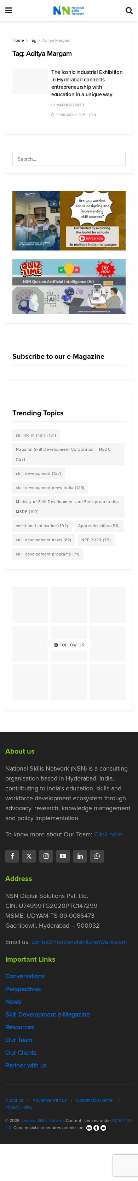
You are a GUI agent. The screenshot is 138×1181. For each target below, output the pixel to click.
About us (14, 1100)
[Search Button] (129, 10)
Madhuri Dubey (71, 105)
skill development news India (50, 487)
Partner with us (26, 1065)
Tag (33, 40)
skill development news (43, 540)
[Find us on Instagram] (46, 856)
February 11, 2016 (70, 114)
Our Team (19, 1039)
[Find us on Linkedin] (80, 856)
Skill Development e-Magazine (47, 1014)
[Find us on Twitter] (29, 856)
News (13, 1001)
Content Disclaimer (95, 1100)
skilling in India (36, 435)
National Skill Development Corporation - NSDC (63, 454)
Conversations (25, 976)
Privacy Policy (18, 1107)
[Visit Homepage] (68, 11)
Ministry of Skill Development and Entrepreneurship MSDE (67, 506)
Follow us (71, 645)
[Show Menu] (8, 10)
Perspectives (23, 988)
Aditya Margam (56, 40)
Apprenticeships (99, 526)
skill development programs (48, 554)
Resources (19, 1027)
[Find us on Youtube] (63, 856)
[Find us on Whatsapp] (97, 856)
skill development (39, 473)
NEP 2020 (96, 540)
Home (18, 40)
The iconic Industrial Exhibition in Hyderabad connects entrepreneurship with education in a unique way (86, 83)
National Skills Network (43, 1120)
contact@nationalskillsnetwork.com (79, 941)
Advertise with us (50, 1100)
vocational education (42, 526)
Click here (108, 834)
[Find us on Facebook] (12, 856)
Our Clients (20, 1052)
